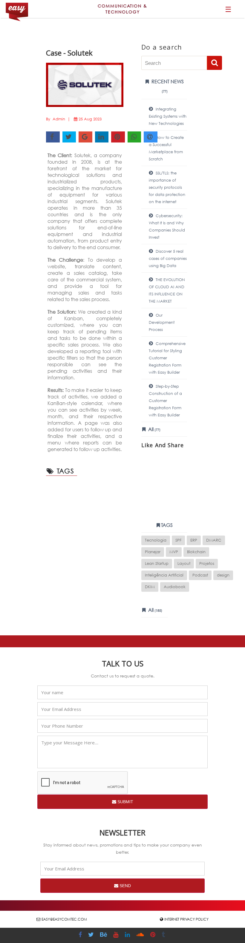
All (153, 429)
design (223, 575)
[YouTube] (116, 935)
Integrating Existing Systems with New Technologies (167, 116)
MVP (173, 551)
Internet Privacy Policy (186, 919)
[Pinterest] (153, 935)
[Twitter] (91, 935)
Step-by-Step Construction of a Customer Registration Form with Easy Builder (165, 401)
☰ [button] (228, 8)
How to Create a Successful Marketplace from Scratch (166, 148)
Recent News (167, 86)
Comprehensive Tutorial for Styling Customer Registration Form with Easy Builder (167, 358)
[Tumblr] (164, 935)
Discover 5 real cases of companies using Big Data (168, 258)
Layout (183, 563)
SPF (178, 540)
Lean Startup (157, 563)
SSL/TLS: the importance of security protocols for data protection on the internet (167, 187)
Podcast (200, 575)
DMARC (213, 540)
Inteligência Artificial (164, 575)
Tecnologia (155, 540)
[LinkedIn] (128, 935)
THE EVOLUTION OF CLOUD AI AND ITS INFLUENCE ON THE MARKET (167, 290)
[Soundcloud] (141, 935)
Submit (124, 801)
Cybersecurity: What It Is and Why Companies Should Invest (167, 226)
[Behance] (104, 935)
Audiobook (175, 586)
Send (124, 885)
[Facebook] (81, 935)
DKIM (150, 586)
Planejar (152, 551)
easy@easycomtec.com (64, 919)
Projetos (206, 563)
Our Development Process (161, 322)
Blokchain (196, 551)
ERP (193, 540)
